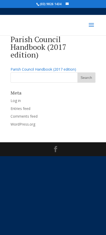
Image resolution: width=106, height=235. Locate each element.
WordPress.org (23, 124)
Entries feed (20, 108)
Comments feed (24, 116)
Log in (16, 100)
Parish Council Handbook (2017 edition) (43, 69)
